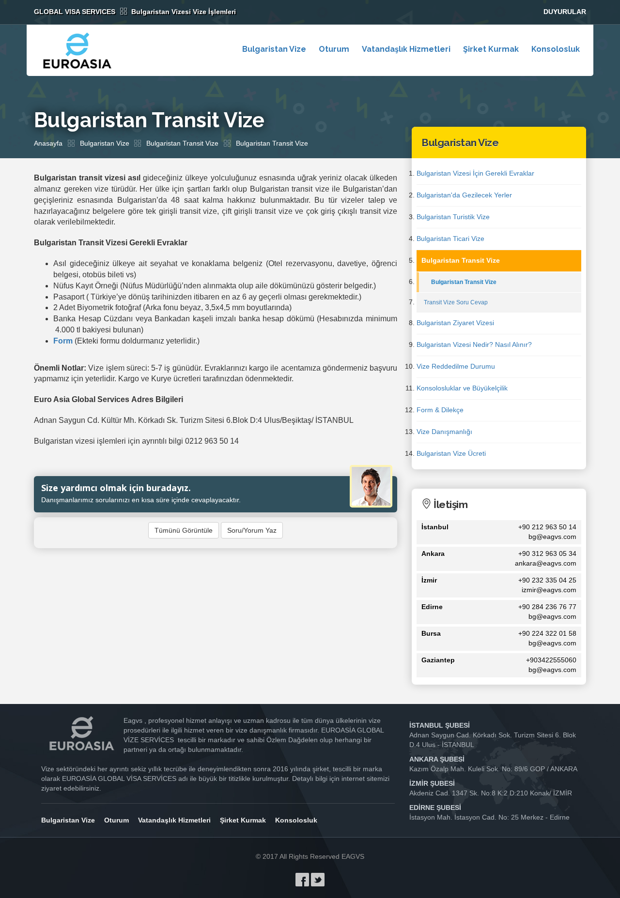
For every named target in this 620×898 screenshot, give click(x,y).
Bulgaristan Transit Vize (182, 143)
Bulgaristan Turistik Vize (453, 217)
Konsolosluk (555, 49)
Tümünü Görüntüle (184, 530)
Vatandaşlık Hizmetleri (406, 49)
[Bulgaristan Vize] (78, 50)
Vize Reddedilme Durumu (456, 366)
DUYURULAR (564, 11)
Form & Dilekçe (440, 410)
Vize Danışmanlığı (444, 431)
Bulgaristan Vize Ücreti (451, 453)
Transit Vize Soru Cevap (456, 302)
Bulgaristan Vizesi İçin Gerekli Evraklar (475, 173)
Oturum (334, 49)
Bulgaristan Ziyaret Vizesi (455, 323)
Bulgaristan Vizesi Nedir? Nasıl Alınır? (474, 344)
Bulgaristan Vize (274, 49)
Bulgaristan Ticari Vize (450, 238)
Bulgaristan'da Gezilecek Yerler (464, 195)
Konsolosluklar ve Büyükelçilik (462, 388)
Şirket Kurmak (491, 49)
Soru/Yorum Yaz (252, 530)
